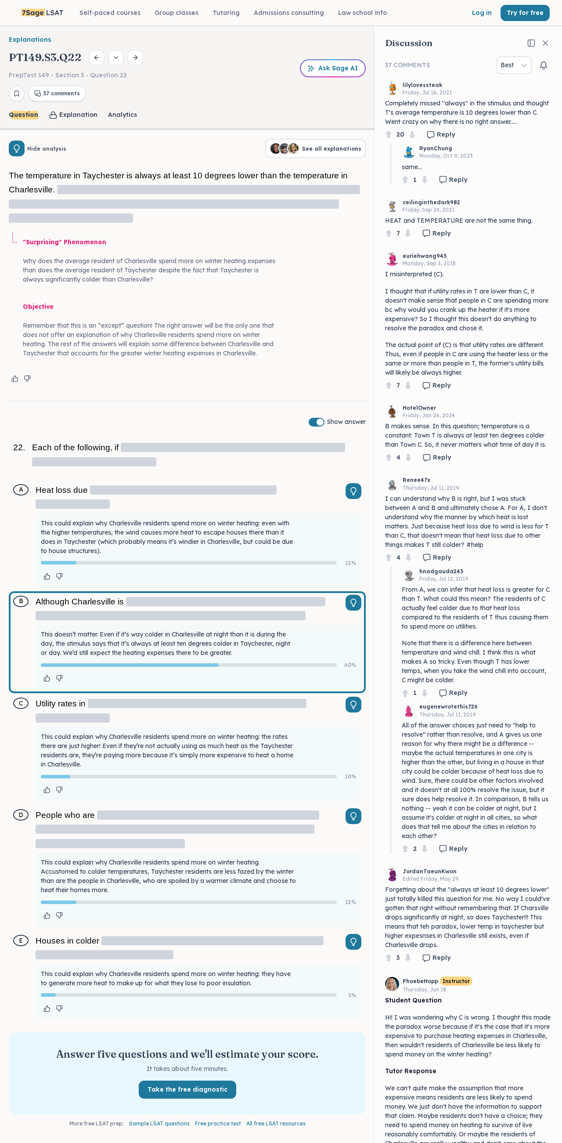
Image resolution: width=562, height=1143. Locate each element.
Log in (482, 13)
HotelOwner (419, 408)
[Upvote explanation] (15, 379)
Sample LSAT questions (159, 1123)
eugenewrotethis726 (448, 706)
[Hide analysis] (17, 148)
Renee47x (416, 480)
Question (23, 115)
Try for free (525, 13)
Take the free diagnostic (187, 1089)
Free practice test (218, 1123)
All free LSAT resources (276, 1123)
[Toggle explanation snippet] (353, 491)
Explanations (30, 39)
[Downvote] (412, 134)
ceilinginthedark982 (431, 202)
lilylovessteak (422, 85)
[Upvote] (388, 134)
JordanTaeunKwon (430, 871)
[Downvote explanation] (27, 379)
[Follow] (543, 65)
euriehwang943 (425, 256)
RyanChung (435, 148)
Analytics (122, 115)
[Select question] (116, 57)
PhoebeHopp (420, 981)
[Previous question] (96, 57)
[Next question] (135, 57)
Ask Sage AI (338, 68)
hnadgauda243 (441, 571)
